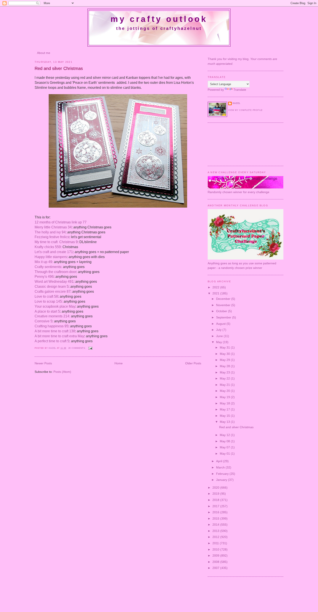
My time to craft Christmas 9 (56, 242)
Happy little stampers (51, 257)
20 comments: (77, 348)
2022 (216, 287)
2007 (216, 568)
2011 (216, 543)
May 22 (225, 378)
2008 (216, 562)
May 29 (225, 360)
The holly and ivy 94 (50, 232)
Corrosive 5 (43, 321)
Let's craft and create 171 (54, 252)
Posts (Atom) (62, 371)
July (219, 329)
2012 (216, 537)
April (219, 461)
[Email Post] (90, 348)
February (223, 473)
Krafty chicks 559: (48, 247)
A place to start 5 (47, 311)
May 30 (225, 353)
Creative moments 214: (52, 316)
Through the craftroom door (55, 272)
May (219, 342)
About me (43, 53)
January (222, 479)
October (222, 311)
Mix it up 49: (44, 262)
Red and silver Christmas (59, 68)
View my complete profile (245, 110)
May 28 (225, 366)
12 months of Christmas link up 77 (61, 222)
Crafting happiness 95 (51, 326)
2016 (216, 512)
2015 (216, 518)
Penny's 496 (44, 276)
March (221, 467)
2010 (216, 549)
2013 (216, 531)
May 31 (225, 347)
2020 (216, 487)
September (224, 317)
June (220, 336)
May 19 (225, 397)
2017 (216, 506)
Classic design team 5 (52, 286)
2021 (216, 293)
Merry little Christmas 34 (53, 227)
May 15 (225, 415)
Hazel (53, 348)
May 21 (225, 384)
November (223, 305)
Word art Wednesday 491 (54, 281)
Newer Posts (43, 363)
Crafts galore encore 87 (53, 291)
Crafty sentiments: (48, 267)
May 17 (225, 409)
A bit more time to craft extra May (59, 336)
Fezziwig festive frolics (52, 237)
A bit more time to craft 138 (55, 331)
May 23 (225, 372)
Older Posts (193, 363)
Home (118, 363)
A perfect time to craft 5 (52, 341)
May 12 (225, 435)
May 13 (225, 421)
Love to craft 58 (46, 296)
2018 (216, 500)
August (221, 323)
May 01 (225, 453)
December (223, 298)
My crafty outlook (159, 19)
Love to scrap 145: (49, 301)
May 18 (225, 403)
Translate (239, 89)
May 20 (225, 390)
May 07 (225, 447)
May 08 (225, 441)
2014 (216, 524)
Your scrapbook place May (55, 306)
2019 (216, 493)
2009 (216, 555)
